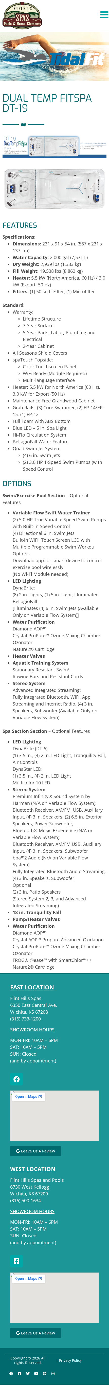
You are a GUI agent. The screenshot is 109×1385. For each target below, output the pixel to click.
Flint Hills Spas (25, 998)
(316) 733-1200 (25, 1019)
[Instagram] (53, 1373)
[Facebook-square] (16, 1261)
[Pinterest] (44, 1373)
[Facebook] (16, 1079)
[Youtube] (36, 1373)
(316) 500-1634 (25, 1200)
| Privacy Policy (69, 1360)
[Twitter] (27, 1373)
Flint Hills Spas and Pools (37, 1180)
